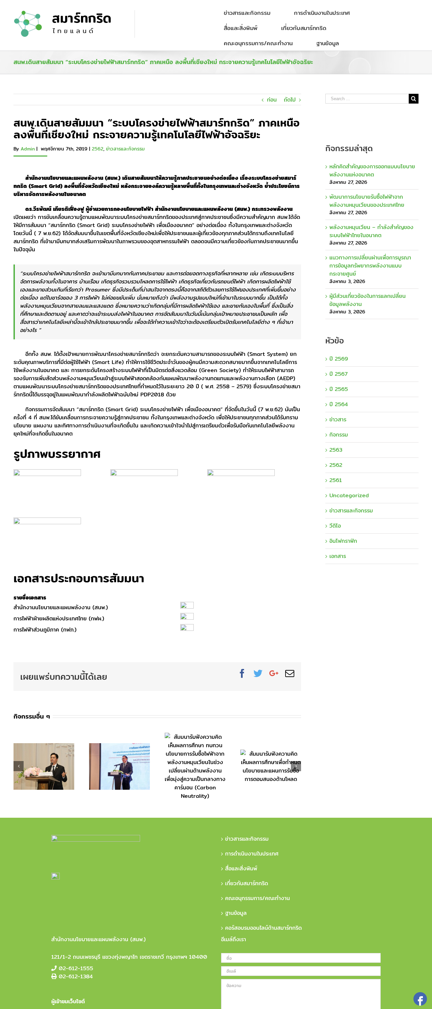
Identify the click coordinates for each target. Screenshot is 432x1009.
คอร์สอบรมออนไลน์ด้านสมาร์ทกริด (263, 928)
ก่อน (272, 99)
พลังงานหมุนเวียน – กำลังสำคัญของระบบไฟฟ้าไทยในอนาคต (371, 231)
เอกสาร (337, 556)
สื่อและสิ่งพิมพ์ (241, 869)
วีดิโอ (335, 526)
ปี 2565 (338, 389)
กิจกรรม (338, 435)
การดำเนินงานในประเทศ (251, 854)
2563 (335, 450)
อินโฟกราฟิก (343, 541)
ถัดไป (290, 99)
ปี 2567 (338, 374)
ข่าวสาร (337, 420)
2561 (335, 480)
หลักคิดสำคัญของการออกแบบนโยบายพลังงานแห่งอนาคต (372, 170)
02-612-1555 (76, 968)
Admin (28, 148)
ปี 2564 (338, 404)
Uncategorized (349, 496)
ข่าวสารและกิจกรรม (125, 148)
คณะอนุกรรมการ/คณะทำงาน (257, 898)
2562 (97, 148)
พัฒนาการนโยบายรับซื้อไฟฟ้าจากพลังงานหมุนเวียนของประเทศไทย (366, 201)
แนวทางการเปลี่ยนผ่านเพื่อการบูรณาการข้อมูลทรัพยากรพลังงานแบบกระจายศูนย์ (370, 265)
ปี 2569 (338, 359)
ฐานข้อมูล (236, 913)
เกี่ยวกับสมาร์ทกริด (246, 883)
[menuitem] (251, 12)
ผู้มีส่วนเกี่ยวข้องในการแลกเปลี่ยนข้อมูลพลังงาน (367, 300)
